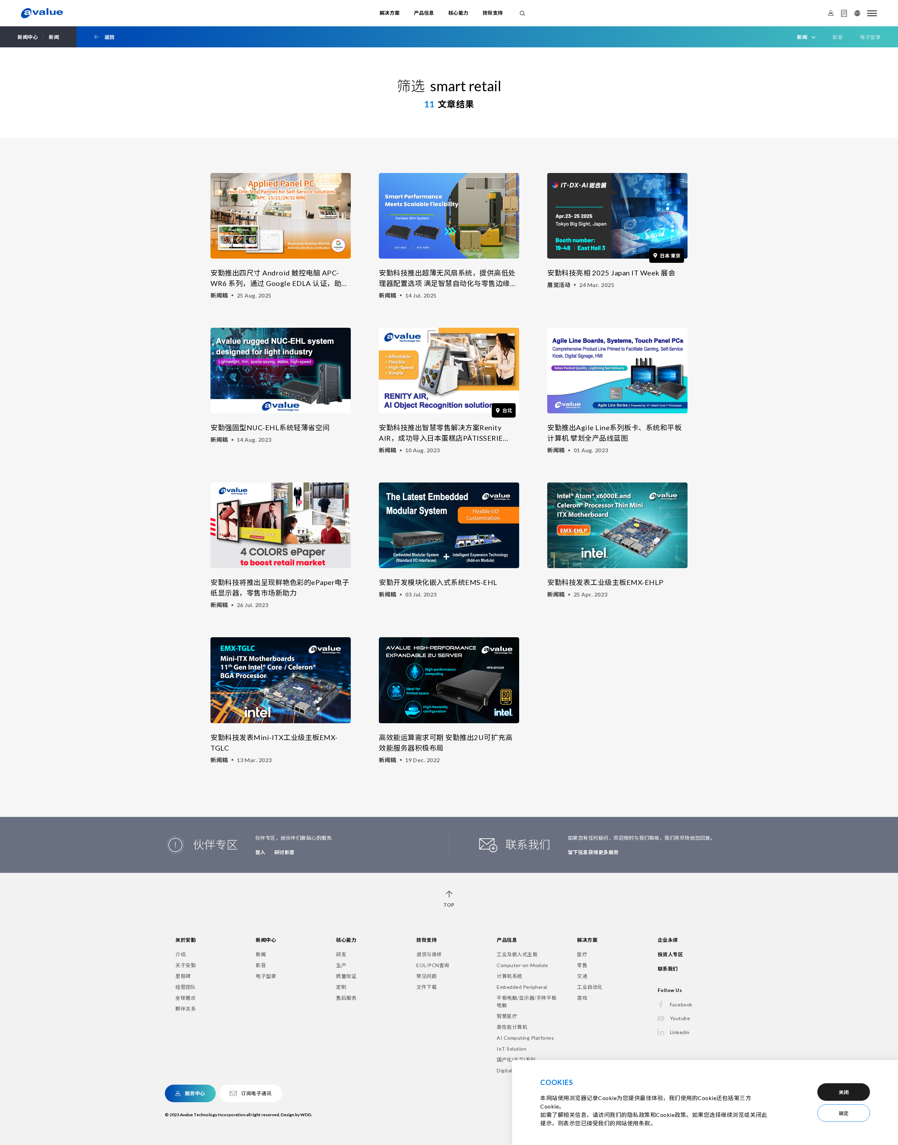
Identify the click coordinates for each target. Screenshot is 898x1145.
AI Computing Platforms (525, 1038)
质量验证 (346, 976)
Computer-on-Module (522, 965)
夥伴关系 (185, 1009)
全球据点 (185, 998)
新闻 (261, 954)
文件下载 (426, 987)
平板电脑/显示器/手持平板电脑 (527, 1001)
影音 (837, 37)
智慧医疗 (507, 1016)
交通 (582, 976)
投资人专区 (670, 954)
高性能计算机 (512, 1027)
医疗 (582, 954)
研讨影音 (284, 852)
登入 (260, 852)
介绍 (180, 954)
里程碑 (183, 976)
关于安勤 (185, 965)
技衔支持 (493, 13)
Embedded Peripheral (522, 987)
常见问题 (426, 976)
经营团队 (185, 987)
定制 (341, 987)
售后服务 (346, 998)
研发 (341, 954)
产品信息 (424, 13)
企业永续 (668, 940)
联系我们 (668, 969)
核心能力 (458, 13)
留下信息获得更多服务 (593, 852)
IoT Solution (511, 1049)
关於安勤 (185, 940)
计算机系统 (509, 976)
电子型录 (870, 37)
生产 (341, 965)
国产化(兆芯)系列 (516, 1060)
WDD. (306, 1114)
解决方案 (390, 13)
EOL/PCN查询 (432, 965)
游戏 (582, 998)
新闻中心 (266, 940)
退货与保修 (429, 954)
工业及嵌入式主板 (517, 954)
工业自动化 (590, 987)
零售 (582, 965)
